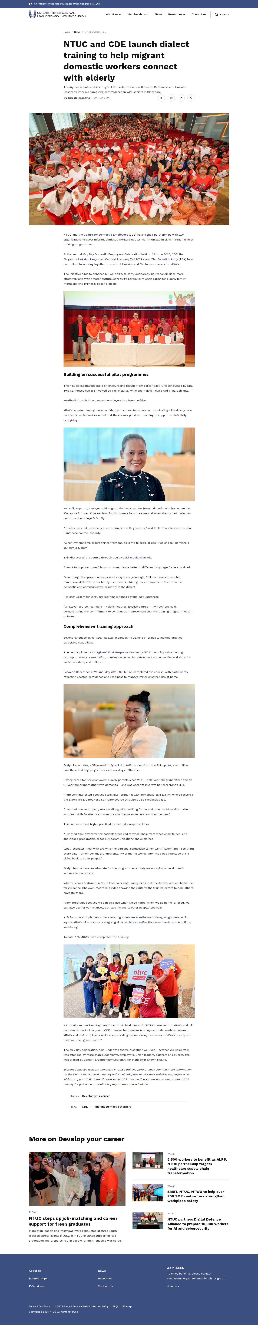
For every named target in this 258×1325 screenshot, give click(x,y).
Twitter (173, 97)
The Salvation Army (164, 259)
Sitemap (127, 1306)
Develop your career (96, 1096)
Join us (172, 1286)
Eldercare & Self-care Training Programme (151, 917)
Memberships (38, 1278)
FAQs (115, 1306)
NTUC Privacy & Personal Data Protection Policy (81, 1306)
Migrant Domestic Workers (112, 1106)
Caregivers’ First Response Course (115, 652)
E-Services (36, 1286)
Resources (105, 1278)
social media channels (136, 557)
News (77, 32)
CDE (85, 1106)
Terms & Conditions (40, 1306)
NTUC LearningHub (157, 652)
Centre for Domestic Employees (106, 234)
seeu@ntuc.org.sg (179, 1278)
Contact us (105, 1286)
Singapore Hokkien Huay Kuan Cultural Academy (96, 259)
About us (35, 1270)
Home (67, 32)
